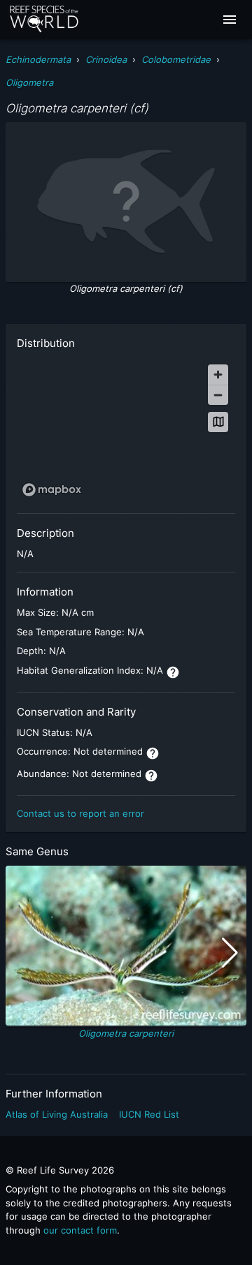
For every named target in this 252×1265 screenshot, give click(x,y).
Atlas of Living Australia (57, 1114)
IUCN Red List (149, 1114)
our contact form (80, 1230)
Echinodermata (38, 59)
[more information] (173, 672)
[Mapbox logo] (52, 490)
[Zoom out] (218, 395)
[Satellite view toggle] (218, 422)
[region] (126, 429)
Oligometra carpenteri (126, 1033)
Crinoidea (106, 59)
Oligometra (29, 82)
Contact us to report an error (80, 813)
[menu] (229, 19)
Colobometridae (176, 59)
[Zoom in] (218, 374)
